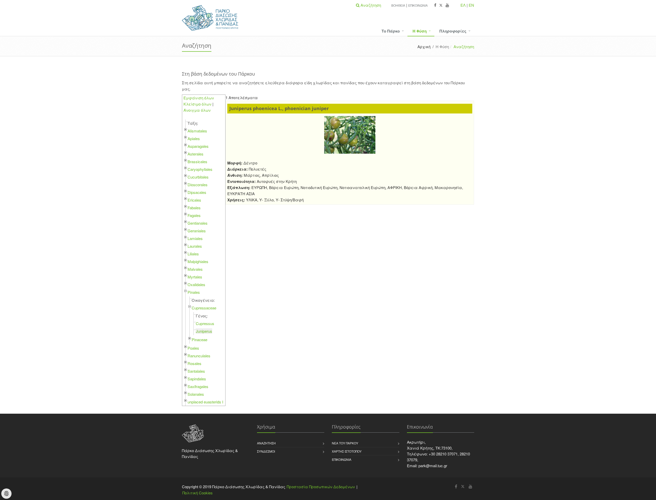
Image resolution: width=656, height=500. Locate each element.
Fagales (194, 215)
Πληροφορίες (452, 31)
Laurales (195, 246)
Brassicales (197, 161)
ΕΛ (463, 5)
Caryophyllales (200, 169)
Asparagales (198, 146)
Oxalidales (196, 284)
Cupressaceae (204, 307)
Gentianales (198, 223)
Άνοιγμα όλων (197, 110)
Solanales (196, 394)
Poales (193, 348)
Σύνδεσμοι (266, 451)
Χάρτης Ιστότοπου (347, 451)
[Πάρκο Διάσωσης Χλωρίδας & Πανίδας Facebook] (435, 5)
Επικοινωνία (418, 5)
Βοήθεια (398, 5)
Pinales (194, 292)
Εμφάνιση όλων (198, 97)
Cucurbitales (198, 177)
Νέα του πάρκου (345, 443)
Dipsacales (197, 192)
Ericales (194, 200)
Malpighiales (198, 261)
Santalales (196, 371)
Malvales (195, 269)
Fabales (194, 207)
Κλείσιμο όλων (197, 104)
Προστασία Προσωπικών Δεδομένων (321, 486)
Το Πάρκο (391, 31)
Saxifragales (198, 386)
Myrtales (195, 276)
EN (471, 5)
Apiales (194, 138)
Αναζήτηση (266, 443)
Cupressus (205, 323)
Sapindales (197, 378)
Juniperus (204, 331)
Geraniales (197, 230)
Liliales (193, 253)
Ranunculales (199, 355)
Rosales (194, 363)
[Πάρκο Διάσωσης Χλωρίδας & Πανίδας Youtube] (447, 5)
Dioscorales (198, 184)
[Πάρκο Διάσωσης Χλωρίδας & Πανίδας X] (441, 5)
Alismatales (197, 130)
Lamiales (195, 238)
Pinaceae (199, 339)
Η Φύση (420, 31)
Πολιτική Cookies (197, 492)
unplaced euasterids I (205, 401)
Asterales (195, 154)
